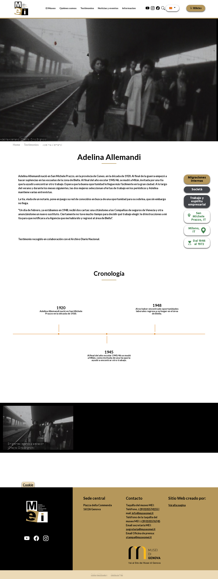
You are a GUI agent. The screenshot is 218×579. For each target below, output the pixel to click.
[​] (145, 556)
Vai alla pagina (177, 505)
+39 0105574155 (148, 509)
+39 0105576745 (150, 521)
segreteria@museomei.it (140, 529)
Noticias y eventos (108, 8)
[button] (27, 538)
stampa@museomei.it (139, 537)
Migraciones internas (197, 179)
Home (16, 144)
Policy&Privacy (99, 574)
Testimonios (87, 8)
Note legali (117, 574)
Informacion (129, 8)
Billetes (197, 8)
